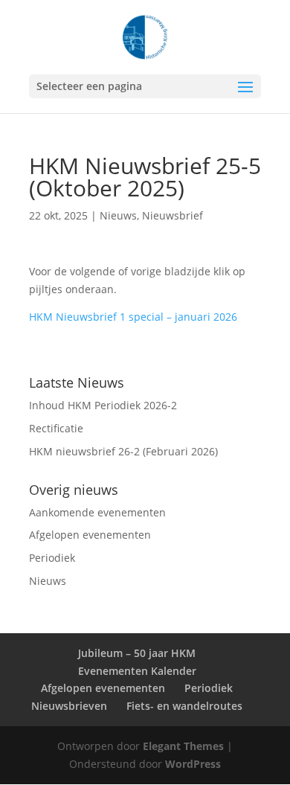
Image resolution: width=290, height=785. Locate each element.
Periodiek (52, 558)
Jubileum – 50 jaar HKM (137, 653)
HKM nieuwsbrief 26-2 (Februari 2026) (123, 451)
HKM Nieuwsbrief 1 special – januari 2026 (133, 317)
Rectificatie (56, 428)
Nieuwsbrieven (69, 706)
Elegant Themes (183, 746)
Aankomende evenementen (97, 512)
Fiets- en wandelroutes (184, 706)
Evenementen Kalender (137, 671)
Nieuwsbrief (172, 215)
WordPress (193, 764)
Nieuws (118, 215)
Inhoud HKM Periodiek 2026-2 (103, 405)
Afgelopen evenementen (90, 535)
